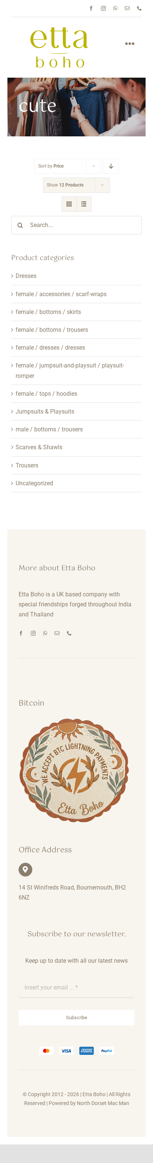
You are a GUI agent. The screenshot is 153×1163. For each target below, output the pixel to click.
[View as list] (84, 204)
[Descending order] (111, 166)
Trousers (27, 465)
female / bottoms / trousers (52, 329)
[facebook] (91, 8)
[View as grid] (69, 204)
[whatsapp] (115, 8)
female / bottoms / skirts (48, 311)
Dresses (26, 275)
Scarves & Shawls (39, 447)
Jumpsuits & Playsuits (45, 411)
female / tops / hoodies (46, 393)
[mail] (127, 8)
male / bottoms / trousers (49, 429)
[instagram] (103, 8)
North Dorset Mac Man (103, 1103)
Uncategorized (34, 483)
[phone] (139, 8)
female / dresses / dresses (50, 347)
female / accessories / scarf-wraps (61, 294)
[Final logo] (59, 29)
